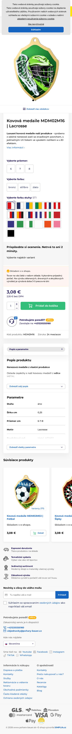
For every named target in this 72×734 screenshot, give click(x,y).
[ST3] (29, 205)
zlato (35, 187)
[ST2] (20, 205)
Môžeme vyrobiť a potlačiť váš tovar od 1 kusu (34, 578)
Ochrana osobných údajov (17, 698)
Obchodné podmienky (15, 689)
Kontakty (8, 674)
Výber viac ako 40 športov (24, 560)
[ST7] (11, 215)
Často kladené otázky (15, 694)
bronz (12, 187)
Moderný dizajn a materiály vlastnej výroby (32, 569)
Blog (39, 690)
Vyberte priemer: (17, 160)
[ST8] (20, 215)
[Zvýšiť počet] (17, 304)
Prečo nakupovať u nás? (50, 674)
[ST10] (38, 215)
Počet (11, 306)
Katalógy (42, 686)
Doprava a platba (12, 670)
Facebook (42, 651)
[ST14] (20, 224)
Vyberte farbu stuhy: (22, 197)
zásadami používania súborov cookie (35, 18)
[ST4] (38, 205)
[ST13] (11, 224)
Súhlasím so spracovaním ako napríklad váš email (36, 604)
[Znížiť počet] (17, 308)
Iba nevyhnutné (36, 24)
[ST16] (38, 224)
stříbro (24, 187)
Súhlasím (36, 29)
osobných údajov (50, 602)
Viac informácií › (16, 147)
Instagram (58, 651)
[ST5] (48, 205)
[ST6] (57, 205)
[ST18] (57, 224)
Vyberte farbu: (15, 179)
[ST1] (11, 205)
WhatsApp (26, 655)
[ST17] (48, 224)
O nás (40, 678)
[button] (33, 100)
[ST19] (11, 233)
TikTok (10, 655)
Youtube (27, 651)
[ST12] (57, 215)
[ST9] (29, 215)
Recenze (41, 682)
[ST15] (29, 224)
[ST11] (48, 215)
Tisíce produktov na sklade (24, 551)
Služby (7, 678)
